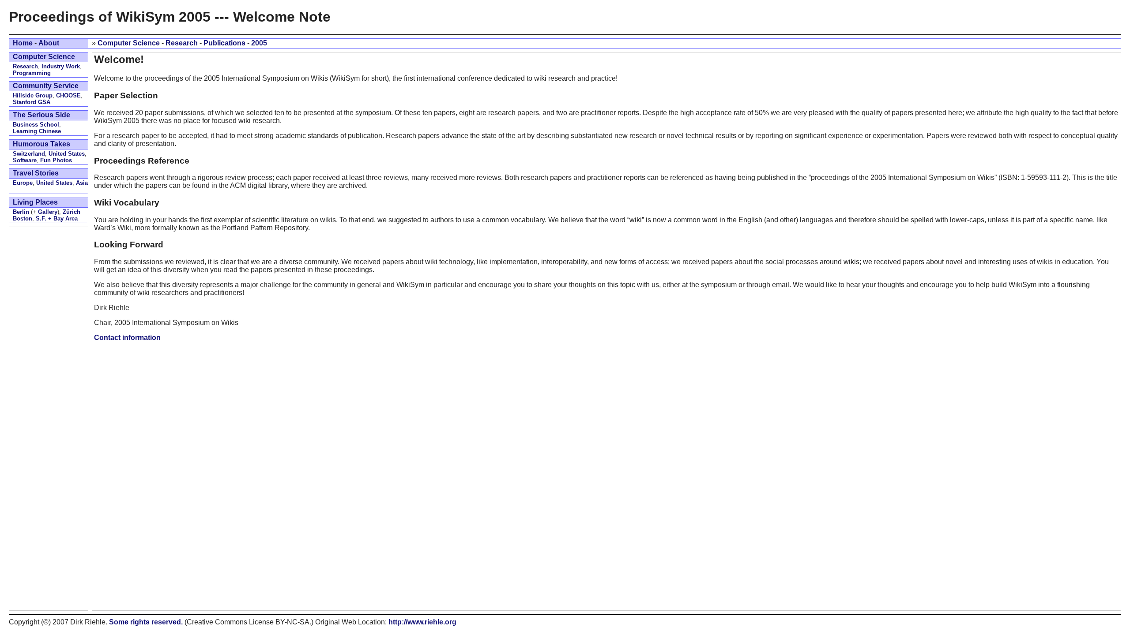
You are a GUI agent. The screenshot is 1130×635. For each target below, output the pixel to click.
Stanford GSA (31, 102)
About (48, 43)
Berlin (21, 212)
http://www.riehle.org (422, 622)
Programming (32, 73)
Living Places (35, 202)
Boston (22, 218)
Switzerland (29, 153)
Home (23, 43)
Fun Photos (56, 160)
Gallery (47, 212)
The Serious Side (41, 115)
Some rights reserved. (146, 622)
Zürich (71, 212)
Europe (23, 182)
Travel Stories (36, 173)
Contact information (127, 337)
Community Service (46, 86)
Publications (224, 43)
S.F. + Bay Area (57, 218)
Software (25, 160)
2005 (259, 43)
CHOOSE (68, 95)
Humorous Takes (41, 144)
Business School (36, 124)
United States (67, 153)
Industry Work (60, 66)
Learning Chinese (37, 131)
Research (182, 43)
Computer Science (129, 43)
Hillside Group (33, 95)
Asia (82, 182)
